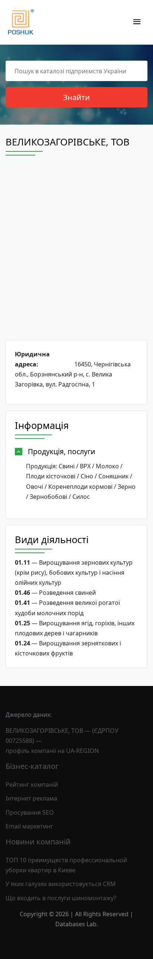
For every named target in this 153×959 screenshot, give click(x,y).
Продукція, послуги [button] (61, 451)
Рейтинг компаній (32, 784)
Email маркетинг (29, 826)
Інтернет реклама (31, 798)
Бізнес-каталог (32, 766)
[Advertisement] (76, 254)
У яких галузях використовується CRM (61, 884)
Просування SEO (30, 812)
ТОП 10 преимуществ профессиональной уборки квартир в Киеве (66, 865)
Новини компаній (38, 842)
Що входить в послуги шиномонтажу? (61, 898)
